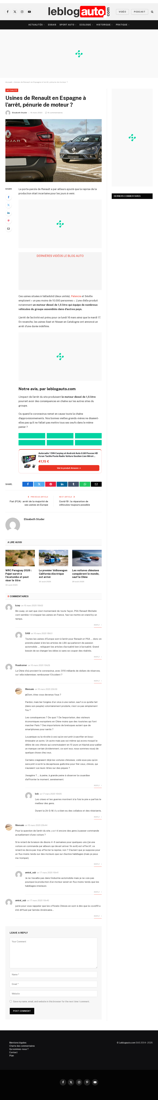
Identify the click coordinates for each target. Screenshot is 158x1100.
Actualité (12, 90)
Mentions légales (17, 1042)
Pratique (121, 25)
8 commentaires (55, 113)
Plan (11, 1055)
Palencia (76, 296)
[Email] (8, 228)
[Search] (151, 11)
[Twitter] (8, 205)
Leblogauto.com (127, 1042)
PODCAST (139, 12)
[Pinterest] (8, 221)
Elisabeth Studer (19, 113)
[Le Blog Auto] (79, 11)
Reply (97, 625)
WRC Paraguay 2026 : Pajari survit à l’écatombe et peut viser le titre (18, 575)
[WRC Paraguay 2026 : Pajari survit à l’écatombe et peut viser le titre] (20, 558)
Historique (103, 25)
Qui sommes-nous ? (19, 1049)
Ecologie (85, 25)
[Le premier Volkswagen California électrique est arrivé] (53, 558)
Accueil (8, 82)
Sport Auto (67, 25)
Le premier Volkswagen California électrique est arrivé (53, 574)
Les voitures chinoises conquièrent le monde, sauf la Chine (85, 574)
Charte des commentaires (22, 1046)
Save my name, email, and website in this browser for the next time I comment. (51, 1001)
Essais (52, 25)
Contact (13, 1052)
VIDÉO (122, 12)
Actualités (35, 25)
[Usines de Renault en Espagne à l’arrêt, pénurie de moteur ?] (53, 150)
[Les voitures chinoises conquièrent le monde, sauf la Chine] (87, 558)
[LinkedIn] (8, 213)
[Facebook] (8, 197)
